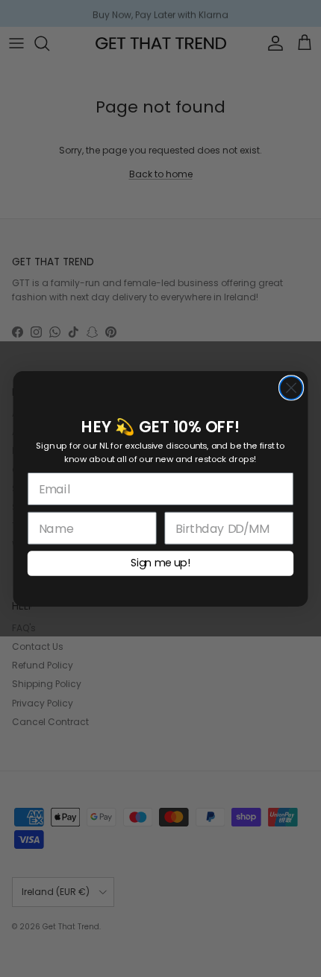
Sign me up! (160, 562)
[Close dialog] (291, 387)
